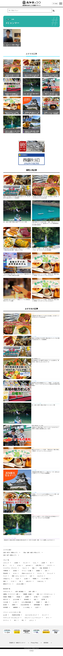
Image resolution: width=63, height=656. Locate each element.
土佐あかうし (7, 578)
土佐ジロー (30, 581)
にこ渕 (15, 602)
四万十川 (6, 599)
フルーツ (25, 568)
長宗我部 (6, 607)
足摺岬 (28, 596)
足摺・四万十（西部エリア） (11, 552)
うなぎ (18, 578)
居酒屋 (39, 570)
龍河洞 (47, 604)
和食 (34, 568)
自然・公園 (32, 591)
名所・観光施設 (20, 591)
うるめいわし (41, 581)
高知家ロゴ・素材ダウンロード (19, 642)
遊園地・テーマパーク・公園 (11, 594)
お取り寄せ (39, 565)
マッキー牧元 (46, 578)
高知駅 (39, 602)
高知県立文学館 (17, 615)
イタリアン (50, 565)
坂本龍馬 (27, 599)
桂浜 (36, 599)
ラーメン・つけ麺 (27, 570)
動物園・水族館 (28, 594)
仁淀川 (37, 607)
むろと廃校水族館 (27, 602)
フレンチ (26, 562)
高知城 (19, 596)
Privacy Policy (36, 642)
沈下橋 (36, 596)
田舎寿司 (6, 573)
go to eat (29, 565)
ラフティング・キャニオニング (12, 617)
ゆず (32, 576)
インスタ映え (27, 607)
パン (12, 565)
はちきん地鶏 (21, 584)
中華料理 (6, 570)
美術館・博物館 (8, 596)
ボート (48, 617)
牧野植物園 (38, 604)
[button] (53, 10)
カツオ (15, 573)
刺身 (5, 581)
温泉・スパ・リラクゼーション (46, 594)
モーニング (51, 573)
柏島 (47, 602)
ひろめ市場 (46, 596)
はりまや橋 (17, 599)
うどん (35, 562)
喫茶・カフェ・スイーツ (19, 576)
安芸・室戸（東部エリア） (11, 555)
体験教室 (16, 607)
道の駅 (6, 604)
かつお (20, 565)
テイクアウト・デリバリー (11, 568)
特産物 (35, 578)
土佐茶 (44, 562)
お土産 (26, 578)
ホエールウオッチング (32, 615)
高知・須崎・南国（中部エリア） (33, 552)
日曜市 (14, 604)
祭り (24, 620)
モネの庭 (6, 602)
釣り (16, 620)
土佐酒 (17, 562)
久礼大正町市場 (26, 604)
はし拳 (6, 615)
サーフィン (7, 620)
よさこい (32, 620)
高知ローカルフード (28, 573)
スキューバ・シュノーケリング (34, 617)
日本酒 (15, 570)
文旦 (47, 570)
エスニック (7, 562)
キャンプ (45, 615)
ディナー (40, 573)
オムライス (41, 576)
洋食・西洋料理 (45, 568)
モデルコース (7, 591)
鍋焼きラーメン (8, 584)
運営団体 (48, 642)
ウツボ (13, 581)
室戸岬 (44, 599)
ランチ (6, 576)
